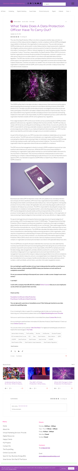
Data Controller (42, 339)
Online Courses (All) (9, 453)
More (67, 11)
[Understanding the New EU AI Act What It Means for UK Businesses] (14, 373)
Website (61, 11)
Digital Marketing (21, 11)
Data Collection (51, 336)
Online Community (44, 11)
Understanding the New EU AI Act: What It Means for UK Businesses (13, 383)
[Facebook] (31, 3)
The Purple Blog (29, 333)
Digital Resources (8, 436)
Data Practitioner (22, 339)
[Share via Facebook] (11, 351)
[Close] (76, 468)
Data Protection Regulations (50, 342)
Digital (54, 11)
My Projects (7, 443)
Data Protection (41, 336)
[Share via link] (22, 351)
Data (34, 336)
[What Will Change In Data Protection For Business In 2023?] (63, 373)
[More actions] (66, 22)
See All (73, 364)
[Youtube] (38, 3)
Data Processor (32, 339)
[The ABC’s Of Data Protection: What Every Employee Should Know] (39, 373)
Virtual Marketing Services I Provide (14, 433)
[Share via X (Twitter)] (15, 351)
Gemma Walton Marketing (14, 3)
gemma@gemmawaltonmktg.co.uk (49, 456)
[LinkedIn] (35, 3)
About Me (6, 429)
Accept (71, 468)
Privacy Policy (12, 469)
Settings (63, 468)
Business (38, 333)
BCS (30, 336)
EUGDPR (51, 339)
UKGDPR (14, 339)
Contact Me (7, 446)
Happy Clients (7, 439)
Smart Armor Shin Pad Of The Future (15, 459)
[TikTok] (40, 3)
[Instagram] (28, 3)
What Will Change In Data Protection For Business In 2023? (63, 383)
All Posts (3, 11)
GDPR (59, 336)
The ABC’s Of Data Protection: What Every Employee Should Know (38, 383)
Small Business (46, 333)
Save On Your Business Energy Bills (14, 456)
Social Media (32, 11)
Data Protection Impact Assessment (33, 342)
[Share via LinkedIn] (18, 351)
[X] (33, 3)
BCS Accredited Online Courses (19, 336)
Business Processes (56, 333)
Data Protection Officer (17, 342)
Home (5, 426)
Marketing (11, 11)
